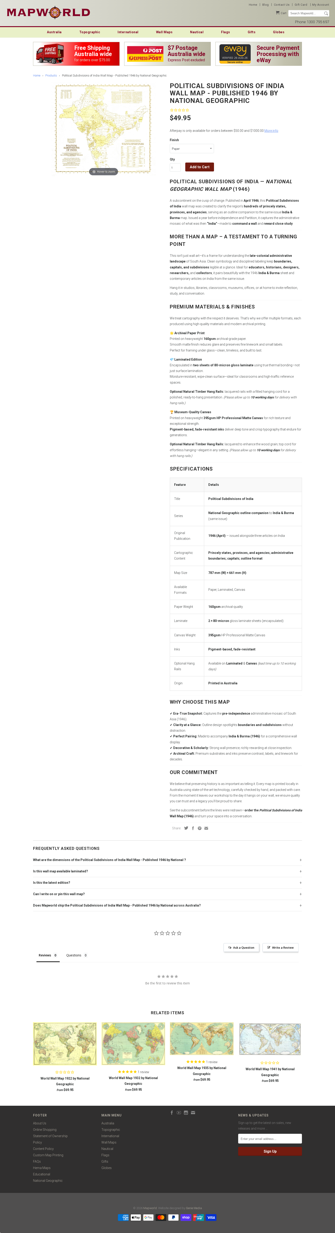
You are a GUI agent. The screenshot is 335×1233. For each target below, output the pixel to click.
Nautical (197, 32)
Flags (225, 32)
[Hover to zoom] (104, 129)
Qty (172, 159)
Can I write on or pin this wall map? (59, 894)
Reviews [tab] (45, 955)
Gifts (252, 32)
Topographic (89, 32)
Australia (54, 32)
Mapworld (150, 1208)
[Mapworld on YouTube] (179, 1113)
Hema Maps (42, 1168)
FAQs (37, 1161)
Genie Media (194, 1208)
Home (253, 4)
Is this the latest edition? (51, 882)
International (128, 32)
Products (51, 75)
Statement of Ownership (50, 1136)
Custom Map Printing (48, 1155)
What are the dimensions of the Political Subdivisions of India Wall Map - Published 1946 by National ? (109, 860)
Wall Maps (164, 32)
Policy (37, 1142)
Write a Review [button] (283, 947)
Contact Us (282, 4)
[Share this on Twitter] (185, 828)
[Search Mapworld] (326, 13)
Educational (41, 1174)
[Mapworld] (48, 11)
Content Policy (43, 1149)
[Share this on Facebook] (192, 828)
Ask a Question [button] (243, 947)
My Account (320, 4)
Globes (278, 32)
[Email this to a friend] (205, 828)
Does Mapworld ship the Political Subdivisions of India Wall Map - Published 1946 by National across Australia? (117, 905)
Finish (174, 140)
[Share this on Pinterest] (198, 828)
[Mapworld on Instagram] (186, 1113)
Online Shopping (45, 1129)
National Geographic (48, 1180)
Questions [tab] (73, 955)
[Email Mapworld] (193, 1113)
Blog (265, 4)
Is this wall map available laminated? (60, 871)
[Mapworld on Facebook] (172, 1113)
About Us (39, 1123)
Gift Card (301, 4)
